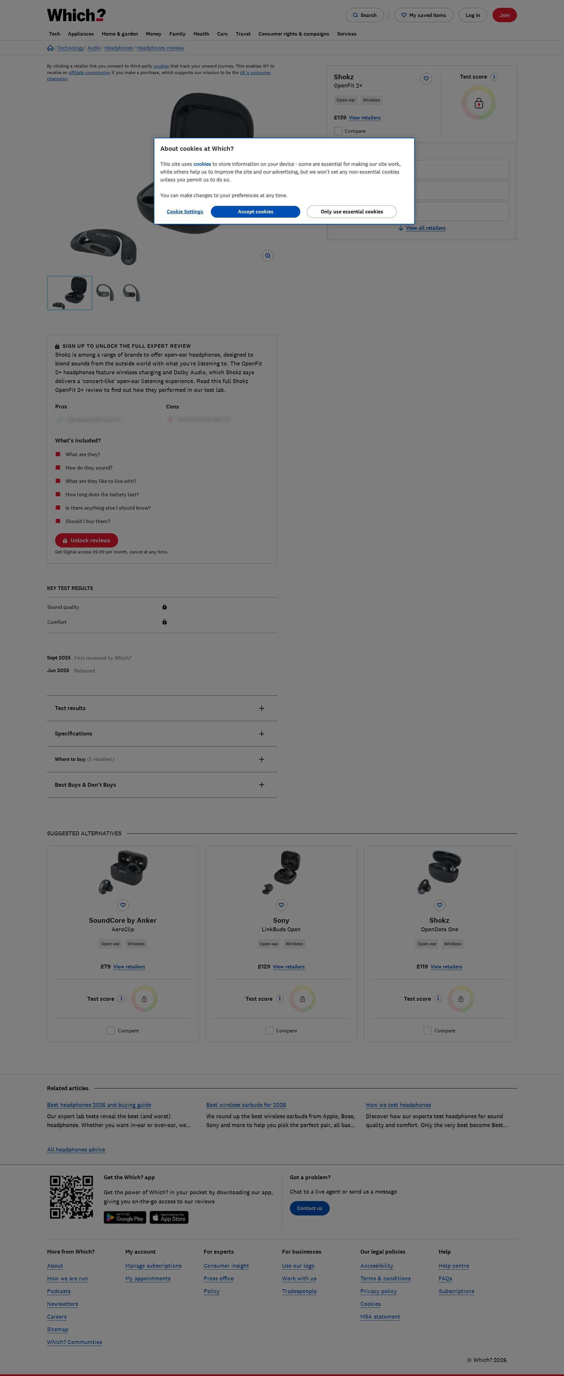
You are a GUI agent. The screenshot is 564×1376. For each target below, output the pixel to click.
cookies (202, 164)
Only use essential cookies (352, 211)
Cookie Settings (185, 211)
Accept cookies (256, 211)
